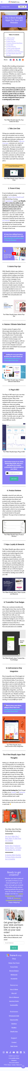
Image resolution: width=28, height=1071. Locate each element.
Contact (14, 1042)
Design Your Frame (14, 963)
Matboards (14, 974)
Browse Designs (14, 970)
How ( (6, 238)
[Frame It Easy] (14, 2)
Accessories (14, 978)
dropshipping (9, 201)
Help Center (14, 1046)
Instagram (22, 792)
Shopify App (14, 1031)
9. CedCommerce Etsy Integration (14, 52)
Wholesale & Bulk (14, 1016)
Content (14, 1064)
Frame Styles (14, 967)
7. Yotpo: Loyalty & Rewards (13, 48)
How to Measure (14, 997)
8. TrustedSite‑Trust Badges (13, 50)
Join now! (14, 479)
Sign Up (14, 947)
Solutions (14, 1023)
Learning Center (5, 6)
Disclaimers (14, 1060)
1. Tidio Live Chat (10, 38)
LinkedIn (13, 792)
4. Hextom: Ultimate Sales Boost (14, 43)
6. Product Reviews (11, 46)
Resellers (14, 1027)
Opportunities (14, 1019)
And (9, 238)
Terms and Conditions (14, 1062)
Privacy (9, 1064)
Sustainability (14, 1005)
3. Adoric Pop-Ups (10, 41)
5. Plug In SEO (9, 45)
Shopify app (16, 197)
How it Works (14, 989)
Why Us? (14, 993)
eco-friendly (5, 220)
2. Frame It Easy (10, 39)
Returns (18, 1064)
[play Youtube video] (14, 253)
